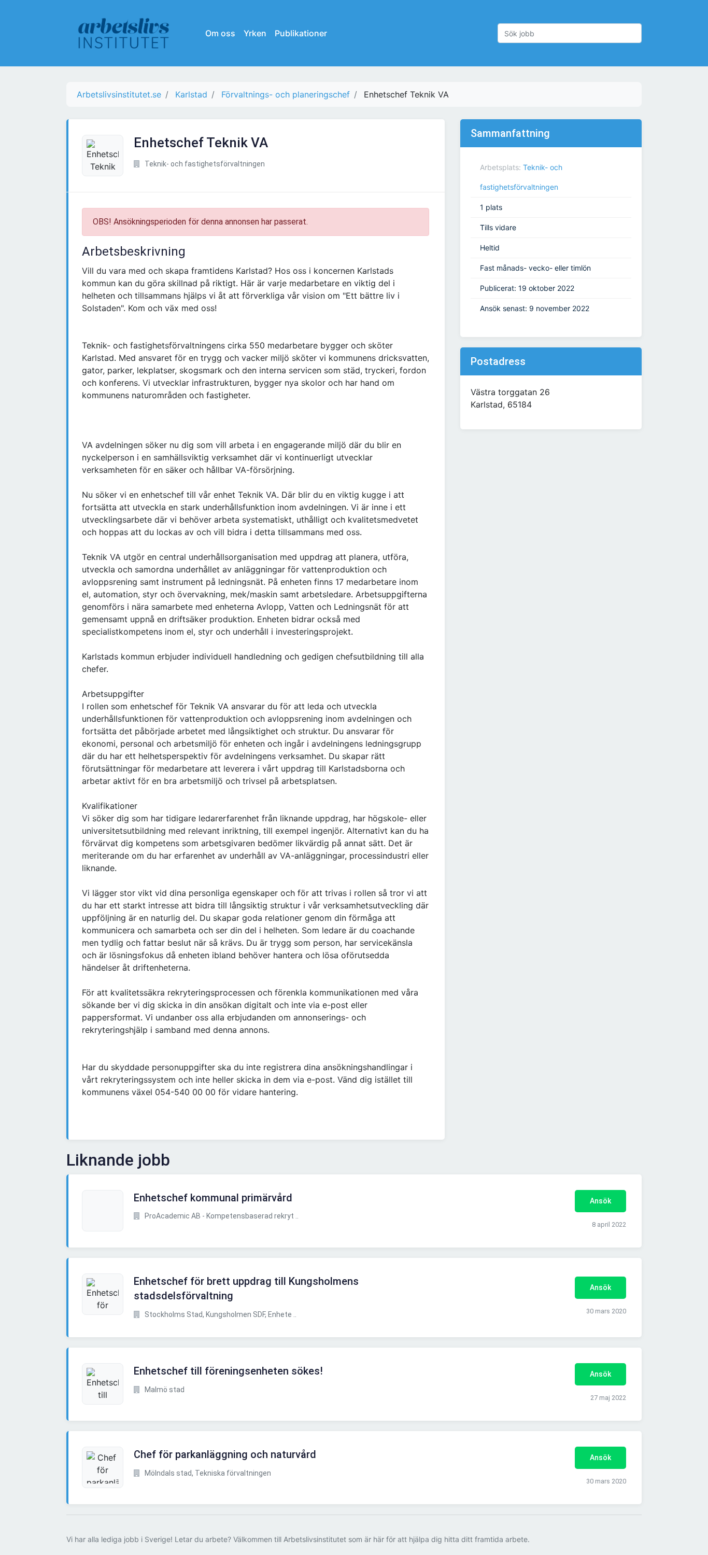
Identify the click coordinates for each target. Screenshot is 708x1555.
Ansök (600, 1201)
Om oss (220, 33)
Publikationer (301, 33)
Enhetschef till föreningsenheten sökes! (228, 1371)
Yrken (255, 33)
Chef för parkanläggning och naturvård (225, 1454)
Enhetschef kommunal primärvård (213, 1198)
